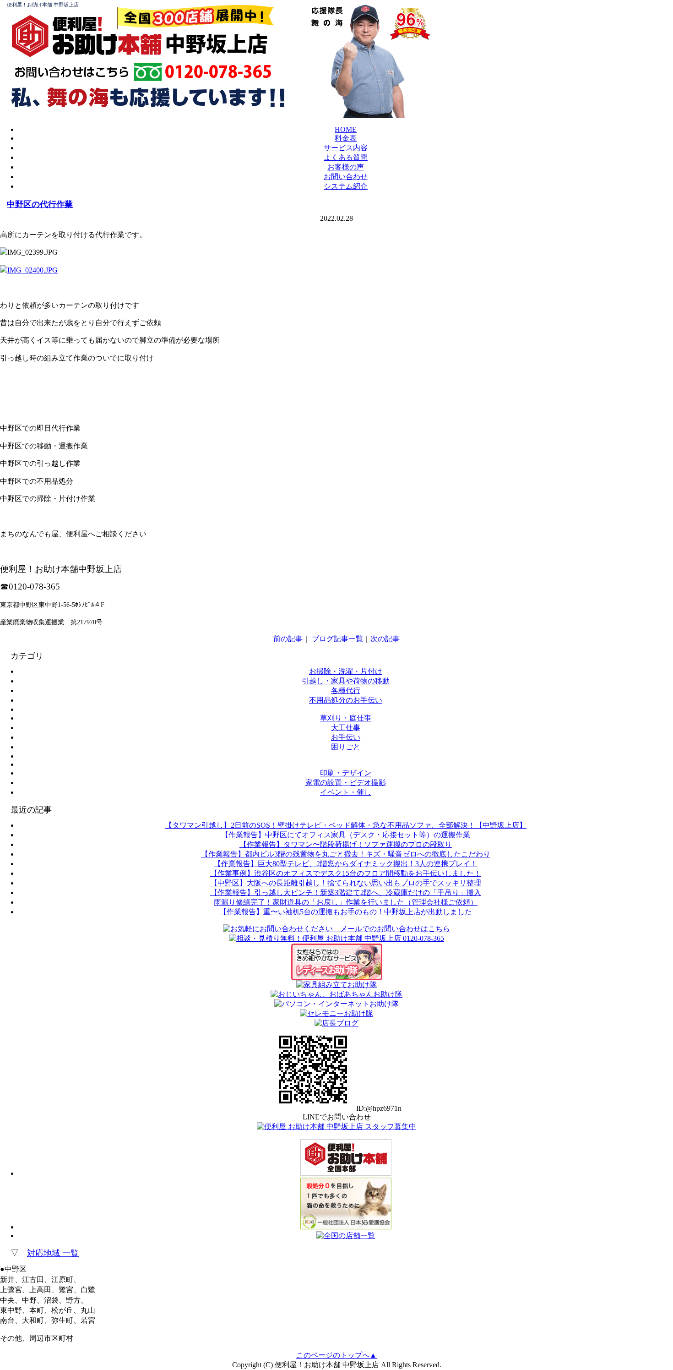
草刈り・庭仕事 (345, 718)
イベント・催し (345, 792)
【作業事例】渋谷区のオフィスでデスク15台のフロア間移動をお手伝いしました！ (345, 873)
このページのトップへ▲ (336, 1355)
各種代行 (345, 690)
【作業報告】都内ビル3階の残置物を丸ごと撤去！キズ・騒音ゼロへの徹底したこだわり (345, 854)
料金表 (346, 138)
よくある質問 (346, 157)
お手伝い (345, 737)
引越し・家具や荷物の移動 (346, 681)
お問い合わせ (346, 176)
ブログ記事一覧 (337, 639)
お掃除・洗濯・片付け (345, 671)
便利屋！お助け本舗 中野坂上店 (43, 4)
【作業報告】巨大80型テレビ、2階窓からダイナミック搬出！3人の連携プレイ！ (346, 864)
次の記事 (385, 639)
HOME (346, 129)
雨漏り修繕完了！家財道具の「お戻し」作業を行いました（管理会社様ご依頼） (346, 902)
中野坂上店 (216, 43)
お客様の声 (345, 167)
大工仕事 (345, 727)
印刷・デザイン (345, 773)
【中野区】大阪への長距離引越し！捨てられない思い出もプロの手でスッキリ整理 (345, 883)
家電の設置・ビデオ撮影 (345, 782)
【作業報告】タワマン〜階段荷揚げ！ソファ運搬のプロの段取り (345, 844)
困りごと (345, 747)
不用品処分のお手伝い (345, 700)
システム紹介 (346, 186)
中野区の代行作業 (40, 204)
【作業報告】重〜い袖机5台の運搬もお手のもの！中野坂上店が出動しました (345, 912)
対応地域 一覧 (53, 1253)
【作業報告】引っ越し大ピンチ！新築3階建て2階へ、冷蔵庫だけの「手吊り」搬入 (345, 892)
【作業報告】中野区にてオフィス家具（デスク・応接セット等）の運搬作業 (345, 835)
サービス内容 (346, 148)
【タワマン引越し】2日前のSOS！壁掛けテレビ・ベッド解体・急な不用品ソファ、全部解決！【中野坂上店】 (345, 825)
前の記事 (288, 639)
